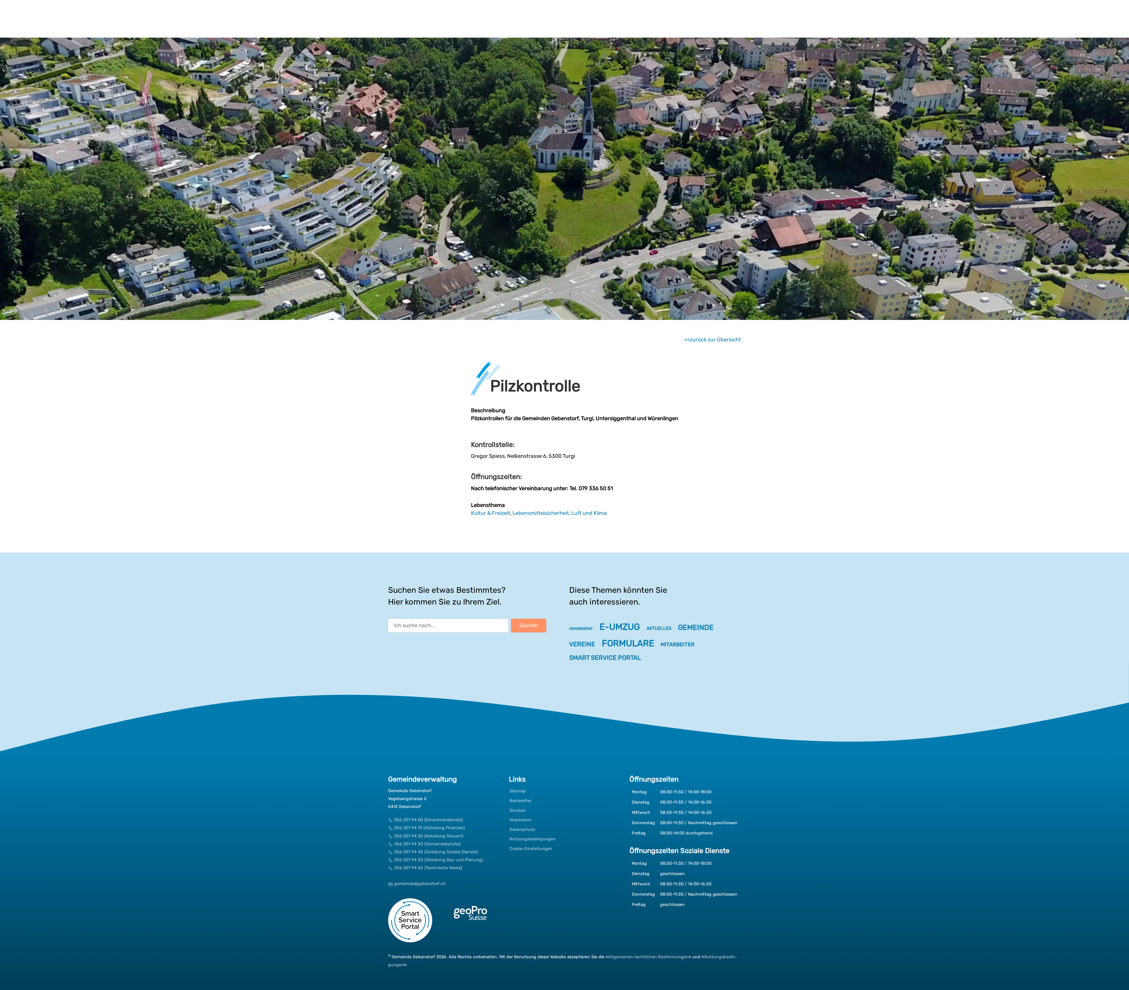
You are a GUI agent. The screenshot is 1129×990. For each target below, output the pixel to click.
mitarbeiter (677, 644)
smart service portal (605, 657)
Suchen (528, 625)
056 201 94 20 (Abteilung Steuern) (428, 836)
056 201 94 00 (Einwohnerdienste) (428, 819)
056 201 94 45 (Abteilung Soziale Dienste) (436, 851)
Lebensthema (488, 505)
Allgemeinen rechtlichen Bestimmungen (648, 956)
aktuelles (659, 628)
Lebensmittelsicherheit (540, 513)
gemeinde (696, 627)
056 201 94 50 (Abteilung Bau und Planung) (438, 859)
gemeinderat (581, 629)
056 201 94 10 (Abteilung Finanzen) (429, 827)
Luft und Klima (589, 513)
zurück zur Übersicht (715, 339)
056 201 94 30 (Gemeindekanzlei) (427, 844)
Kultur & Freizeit (490, 513)
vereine (582, 644)
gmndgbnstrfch (420, 883)
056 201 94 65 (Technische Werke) (428, 867)
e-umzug (619, 627)
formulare (628, 643)
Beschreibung (488, 410)
